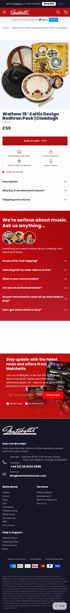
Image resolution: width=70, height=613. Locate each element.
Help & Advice (44, 492)
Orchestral (8, 507)
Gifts (4, 521)
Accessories (9, 518)
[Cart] (64, 12)
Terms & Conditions (16, 559)
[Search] (57, 12)
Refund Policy (9, 537)
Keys (4, 499)
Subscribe (52, 395)
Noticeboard (43, 496)
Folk (4, 503)
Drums (5, 496)
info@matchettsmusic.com (28, 475)
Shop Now (49, 3)
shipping (18, 3)
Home (5, 27)
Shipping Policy (10, 541)
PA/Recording (9, 510)
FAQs (5, 548)
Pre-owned (8, 525)
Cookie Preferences (54, 559)
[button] (35, 141)
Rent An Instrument (47, 499)
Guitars (6, 492)
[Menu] (5, 12)
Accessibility (35, 559)
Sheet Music (8, 514)
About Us (41, 503)
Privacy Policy (9, 545)
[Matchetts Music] (20, 12)
